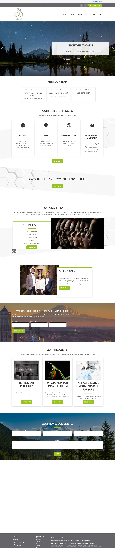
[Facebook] (86, 5)
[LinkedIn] (81, 5)
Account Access (96, 5)
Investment (38, 541)
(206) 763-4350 (20, 539)
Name (26, 430)
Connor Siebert (83, 93)
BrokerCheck (86, 540)
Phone (88, 430)
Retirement (38, 539)
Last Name (33, 321)
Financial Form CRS (58, 538)
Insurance (38, 545)
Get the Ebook (18, 331)
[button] (64, 14)
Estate (37, 543)
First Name (15, 321)
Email (50, 321)
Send (57, 454)
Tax (36, 547)
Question (57, 440)
